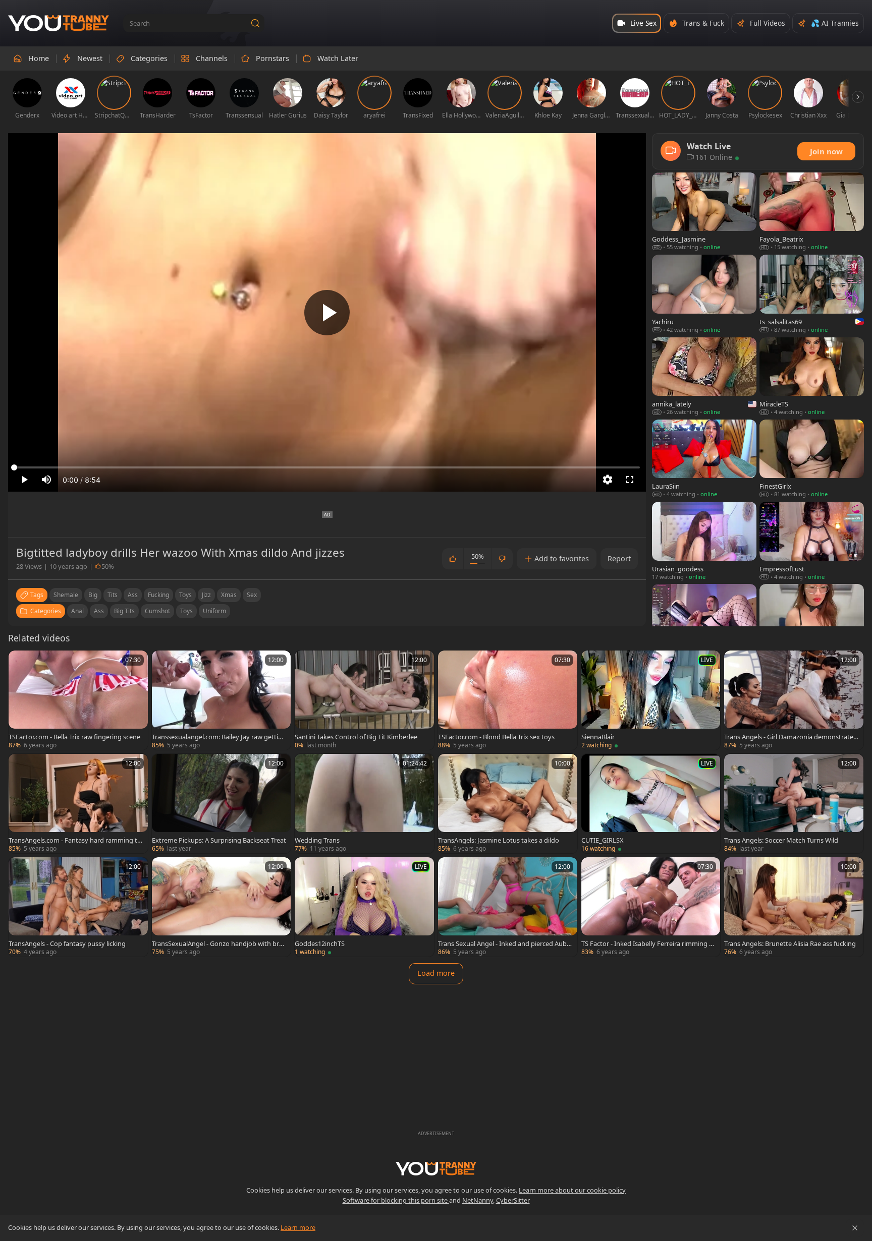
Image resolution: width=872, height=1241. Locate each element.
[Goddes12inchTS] (364, 907)
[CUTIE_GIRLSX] (651, 803)
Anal (77, 611)
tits (112, 594)
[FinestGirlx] (811, 459)
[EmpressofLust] (811, 541)
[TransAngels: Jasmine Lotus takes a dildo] (507, 803)
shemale (65, 594)
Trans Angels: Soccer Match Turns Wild (781, 840)
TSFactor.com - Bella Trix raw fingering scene (74, 737)
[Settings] (607, 479)
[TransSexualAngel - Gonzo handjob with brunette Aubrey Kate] (221, 907)
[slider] (327, 467)
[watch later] (21, 663)
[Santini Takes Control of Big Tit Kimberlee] (364, 700)
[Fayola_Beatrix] (811, 212)
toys (185, 594)
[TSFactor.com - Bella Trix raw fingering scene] (78, 700)
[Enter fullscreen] (630, 479)
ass (133, 594)
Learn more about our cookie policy (572, 1190)
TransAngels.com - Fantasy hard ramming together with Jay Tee (75, 840)
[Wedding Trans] (364, 803)
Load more (436, 973)
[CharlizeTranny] (704, 623)
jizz (206, 594)
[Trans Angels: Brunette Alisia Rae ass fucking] (793, 907)
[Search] (255, 23)
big (92, 594)
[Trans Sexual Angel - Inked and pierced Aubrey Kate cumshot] (507, 907)
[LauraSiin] (704, 459)
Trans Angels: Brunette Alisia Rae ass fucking (790, 943)
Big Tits (124, 611)
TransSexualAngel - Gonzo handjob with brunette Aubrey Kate (217, 943)
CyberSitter (513, 1200)
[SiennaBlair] (651, 700)
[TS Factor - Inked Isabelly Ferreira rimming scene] (651, 907)
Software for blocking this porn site (396, 1200)
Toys (186, 611)
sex (252, 594)
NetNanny (477, 1200)
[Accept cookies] (855, 1228)
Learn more (298, 1227)
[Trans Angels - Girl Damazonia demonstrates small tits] (793, 700)
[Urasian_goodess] (704, 541)
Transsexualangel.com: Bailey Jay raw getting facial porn (219, 737)
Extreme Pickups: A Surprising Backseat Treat (219, 840)
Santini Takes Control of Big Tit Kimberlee (356, 737)
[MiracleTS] (811, 377)
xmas (229, 594)
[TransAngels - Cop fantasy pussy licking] (78, 907)
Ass (99, 611)
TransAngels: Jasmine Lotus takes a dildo (498, 840)
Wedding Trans (317, 840)
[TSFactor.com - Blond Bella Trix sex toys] (507, 700)
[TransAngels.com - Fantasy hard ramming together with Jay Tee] (78, 803)
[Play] (327, 312)
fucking (158, 594)
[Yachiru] (704, 294)
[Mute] (46, 479)
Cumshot (157, 611)
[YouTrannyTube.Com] (58, 23)
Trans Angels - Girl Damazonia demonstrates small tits (790, 737)
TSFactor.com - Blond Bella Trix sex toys (496, 737)
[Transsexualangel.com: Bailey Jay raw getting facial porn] (221, 700)
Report (619, 558)
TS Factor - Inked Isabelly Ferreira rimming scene (648, 943)
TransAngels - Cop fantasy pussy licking (67, 943)
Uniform (214, 611)
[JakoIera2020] (811, 623)
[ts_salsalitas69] (811, 294)
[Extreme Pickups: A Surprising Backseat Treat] (221, 803)
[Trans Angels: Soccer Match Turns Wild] (793, 803)
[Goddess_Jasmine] (704, 212)
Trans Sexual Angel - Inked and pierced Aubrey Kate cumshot (505, 943)
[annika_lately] (704, 377)
